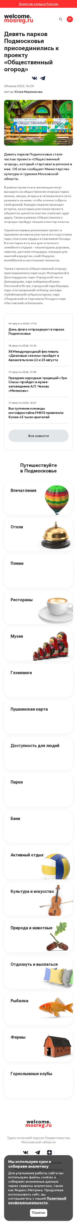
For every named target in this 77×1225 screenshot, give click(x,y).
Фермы (18, 1037)
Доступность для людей (35, 745)
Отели (17, 526)
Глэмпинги (21, 672)
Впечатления (23, 490)
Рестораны (22, 599)
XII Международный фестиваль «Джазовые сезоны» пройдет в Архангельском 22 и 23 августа (33, 355)
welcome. (38, 1123)
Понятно (38, 1213)
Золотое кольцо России (38, 4)
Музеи (17, 636)
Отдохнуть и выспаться (34, 964)
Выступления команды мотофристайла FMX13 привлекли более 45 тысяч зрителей (35, 412)
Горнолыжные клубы (31, 1073)
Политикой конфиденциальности (37, 1200)
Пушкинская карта (29, 709)
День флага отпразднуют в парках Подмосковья (36, 331)
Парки (17, 782)
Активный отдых (27, 855)
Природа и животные (31, 927)
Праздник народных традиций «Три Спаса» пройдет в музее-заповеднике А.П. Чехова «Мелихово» (37, 384)
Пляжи (17, 563)
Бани (15, 818)
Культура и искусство (32, 891)
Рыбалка (19, 1000)
